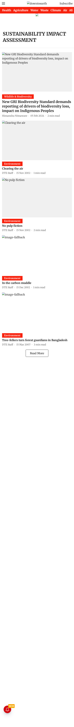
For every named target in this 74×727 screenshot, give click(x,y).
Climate (56, 10)
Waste (44, 10)
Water (34, 10)
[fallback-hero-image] (37, 72)
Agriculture (20, 10)
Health (6, 10)
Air (65, 10)
